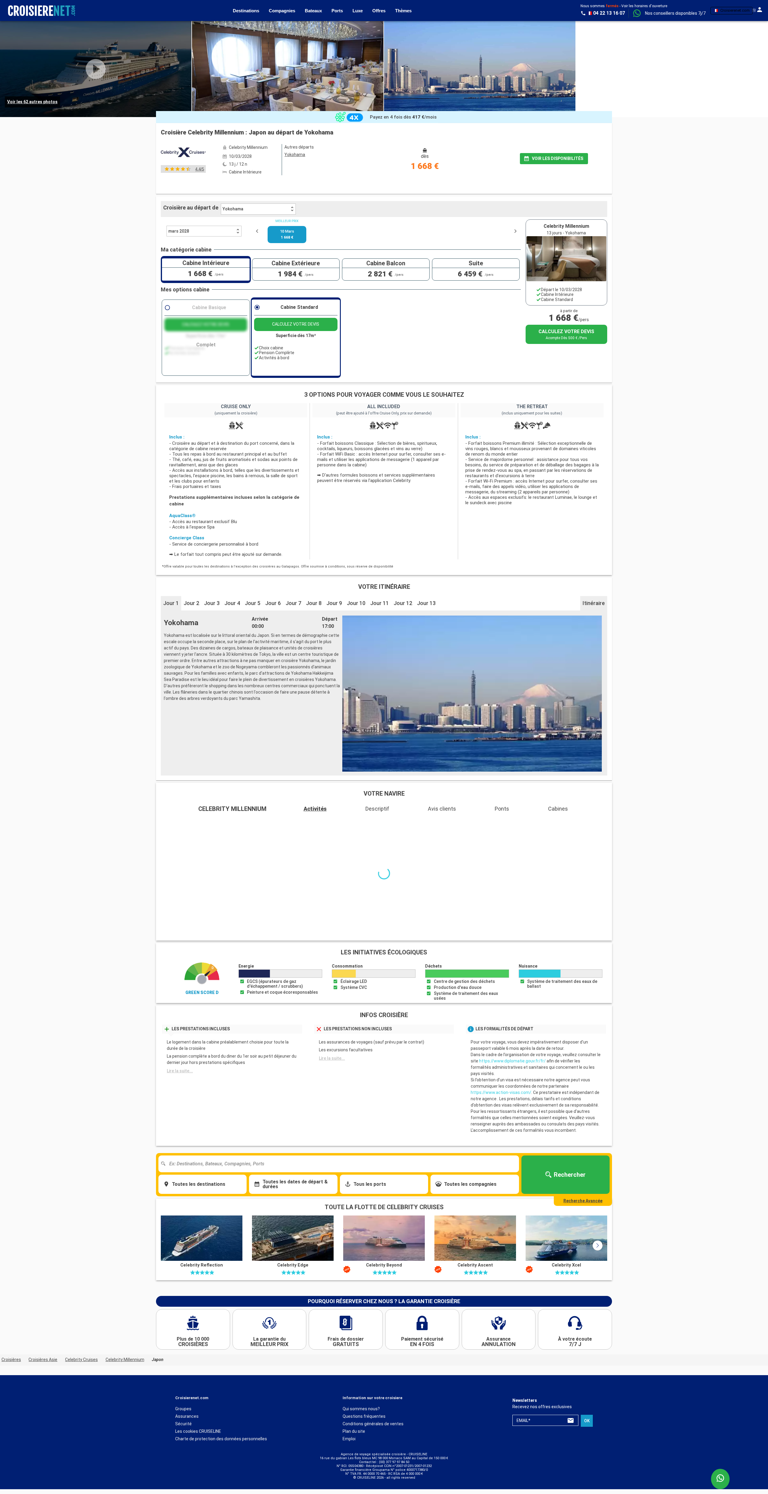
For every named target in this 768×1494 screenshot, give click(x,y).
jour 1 (171, 603)
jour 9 (334, 603)
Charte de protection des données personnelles (221, 1445)
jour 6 (273, 603)
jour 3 (212, 603)
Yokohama (233, 208)
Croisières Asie (42, 1366)
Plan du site (354, 1438)
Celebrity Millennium (125, 1366)
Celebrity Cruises (81, 1366)
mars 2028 (178, 231)
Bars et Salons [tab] (180, 823)
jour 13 (426, 603)
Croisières (11, 1366)
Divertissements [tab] (285, 823)
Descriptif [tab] (377, 809)
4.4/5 (199, 169)
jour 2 (191, 603)
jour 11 (379, 603)
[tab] (292, 185)
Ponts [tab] (502, 809)
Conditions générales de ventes (373, 1430)
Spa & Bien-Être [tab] (479, 823)
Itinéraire (594, 603)
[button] (675, 13)
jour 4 (232, 603)
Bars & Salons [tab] (341, 823)
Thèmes (403, 10)
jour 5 (252, 603)
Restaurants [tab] (231, 823)
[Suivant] (597, 1252)
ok (587, 1427)
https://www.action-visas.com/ (501, 1099)
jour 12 (403, 603)
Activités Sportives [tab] (539, 823)
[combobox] (341, 1170)
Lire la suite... (180, 1077)
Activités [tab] (315, 809)
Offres (379, 10)
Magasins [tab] (592, 823)
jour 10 (356, 603)
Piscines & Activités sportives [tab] (410, 823)
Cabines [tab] (558, 809)
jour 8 (314, 603)
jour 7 (293, 603)
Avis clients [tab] (442, 809)
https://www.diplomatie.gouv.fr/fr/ (512, 1067)
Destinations (246, 10)
